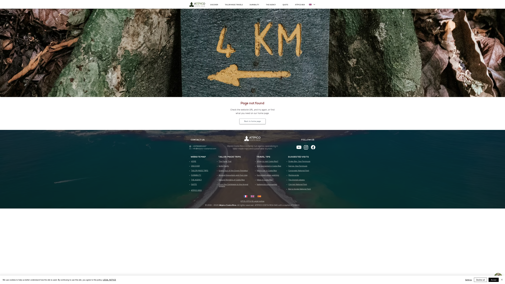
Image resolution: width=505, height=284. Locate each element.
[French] (245, 196)
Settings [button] (468, 279)
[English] (252, 196)
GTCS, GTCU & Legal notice (252, 201)
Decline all (480, 279)
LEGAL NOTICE (109, 279)
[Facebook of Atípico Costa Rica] (313, 147)
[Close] (501, 280)
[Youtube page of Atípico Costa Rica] (299, 147)
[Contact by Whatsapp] (190, 146)
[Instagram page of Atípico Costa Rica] (306, 147)
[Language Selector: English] (312, 4)
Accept (493, 279)
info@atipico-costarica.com (204, 149)
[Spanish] (259, 196)
